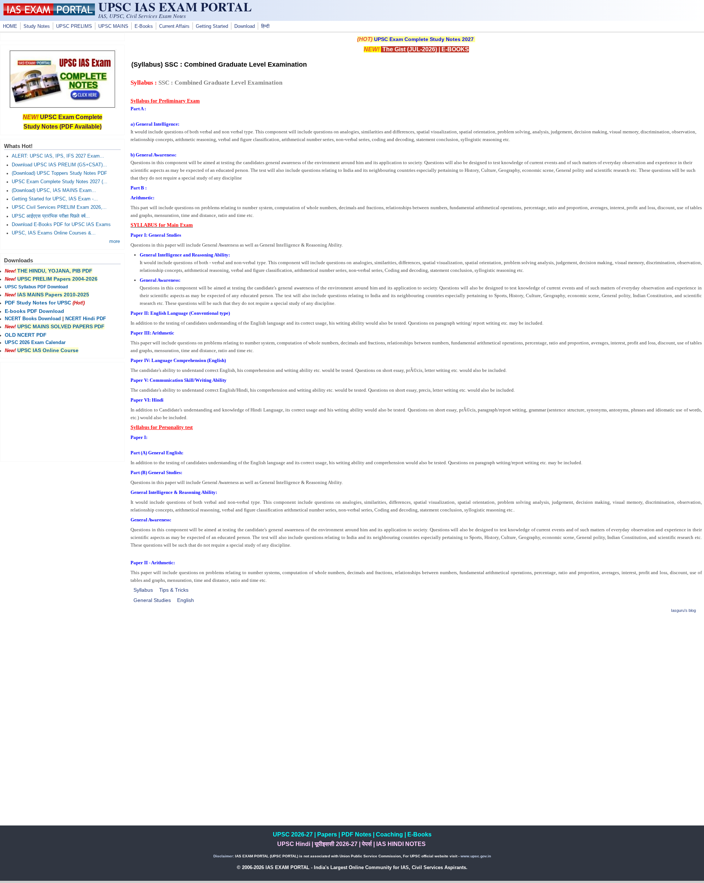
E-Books (144, 26)
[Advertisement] (416, 671)
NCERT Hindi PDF (85, 318)
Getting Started (212, 26)
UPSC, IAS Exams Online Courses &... (54, 233)
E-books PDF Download (34, 311)
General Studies (152, 600)
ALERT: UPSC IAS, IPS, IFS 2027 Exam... (58, 156)
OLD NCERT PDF (26, 335)
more (114, 241)
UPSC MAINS (113, 26)
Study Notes (36, 26)
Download (244, 26)
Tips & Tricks (173, 590)
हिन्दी (265, 26)
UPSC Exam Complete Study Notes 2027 (424, 39)
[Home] (49, 13)
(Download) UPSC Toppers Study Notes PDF (59, 173)
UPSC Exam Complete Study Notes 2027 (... (59, 181)
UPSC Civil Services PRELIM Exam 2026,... (59, 207)
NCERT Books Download (33, 318)
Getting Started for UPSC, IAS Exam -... (55, 199)
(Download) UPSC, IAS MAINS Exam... (54, 190)
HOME (10, 26)
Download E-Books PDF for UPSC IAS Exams (61, 224)
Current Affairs (174, 26)
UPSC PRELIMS (74, 26)
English (185, 600)
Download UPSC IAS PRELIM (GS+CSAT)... (59, 164)
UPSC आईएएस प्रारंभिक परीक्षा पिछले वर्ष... (51, 216)
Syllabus (143, 590)
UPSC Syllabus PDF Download (36, 286)
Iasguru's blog (683, 610)
